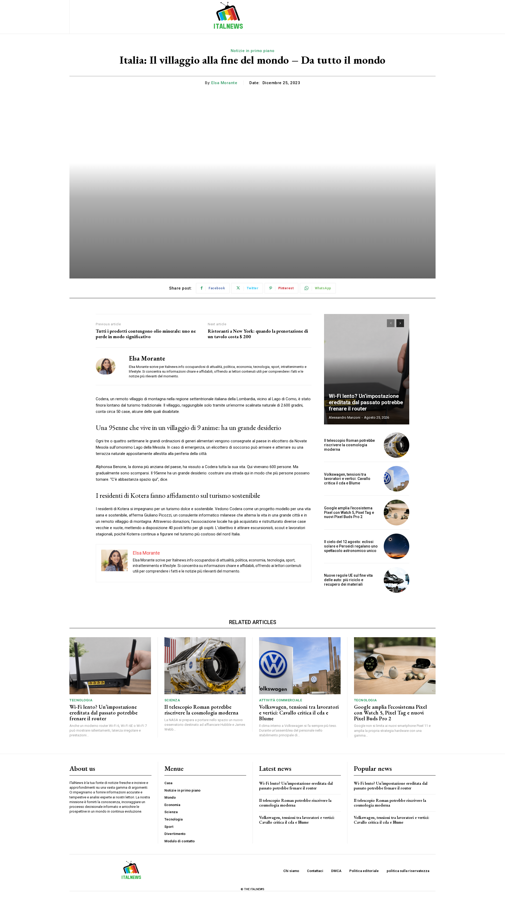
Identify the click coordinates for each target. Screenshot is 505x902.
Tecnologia (80, 700)
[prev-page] (391, 323)
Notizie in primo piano (253, 50)
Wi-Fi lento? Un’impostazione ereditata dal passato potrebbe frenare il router (366, 402)
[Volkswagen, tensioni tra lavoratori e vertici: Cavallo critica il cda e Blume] (396, 478)
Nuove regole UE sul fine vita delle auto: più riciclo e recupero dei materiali (348, 579)
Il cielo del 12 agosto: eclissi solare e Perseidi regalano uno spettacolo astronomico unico (351, 546)
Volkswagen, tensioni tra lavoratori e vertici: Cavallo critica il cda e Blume (347, 478)
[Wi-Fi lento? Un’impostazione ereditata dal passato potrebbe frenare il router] (366, 369)
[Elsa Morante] (108, 366)
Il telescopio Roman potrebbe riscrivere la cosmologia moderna (349, 445)
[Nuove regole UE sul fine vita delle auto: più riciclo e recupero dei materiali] (396, 580)
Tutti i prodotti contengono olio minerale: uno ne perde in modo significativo (146, 333)
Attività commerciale (280, 700)
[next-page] (400, 323)
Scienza (172, 700)
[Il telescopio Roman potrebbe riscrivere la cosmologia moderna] (396, 445)
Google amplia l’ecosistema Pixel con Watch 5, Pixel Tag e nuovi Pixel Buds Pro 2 (349, 512)
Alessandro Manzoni (344, 417)
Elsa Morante (224, 82)
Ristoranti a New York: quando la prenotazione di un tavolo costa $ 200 (258, 333)
